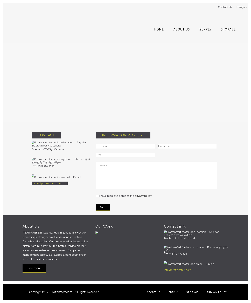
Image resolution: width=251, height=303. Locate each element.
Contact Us (225, 7)
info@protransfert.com (47, 183)
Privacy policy (217, 292)
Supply (173, 292)
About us (153, 292)
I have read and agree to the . (125, 195)
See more (34, 268)
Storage (192, 292)
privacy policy (143, 195)
